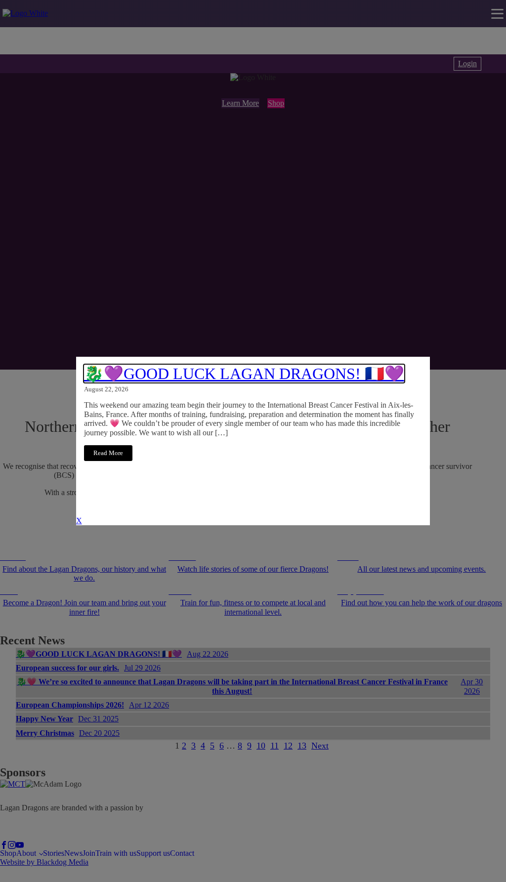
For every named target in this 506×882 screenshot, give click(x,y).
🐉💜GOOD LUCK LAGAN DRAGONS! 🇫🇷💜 (244, 373)
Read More (108, 453)
